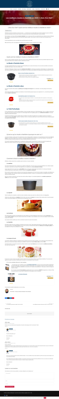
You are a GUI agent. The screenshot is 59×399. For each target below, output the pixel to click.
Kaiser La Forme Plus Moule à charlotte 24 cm (26, 73)
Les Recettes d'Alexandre (22, 274)
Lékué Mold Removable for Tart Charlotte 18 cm (26, 96)
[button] (48, 9)
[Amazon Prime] (52, 78)
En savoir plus (51, 80)
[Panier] (47, 9)
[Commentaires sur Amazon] (11, 130)
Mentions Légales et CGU (25, 392)
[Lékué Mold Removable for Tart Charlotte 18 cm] (11, 99)
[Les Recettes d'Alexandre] (11, 278)
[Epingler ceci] (13, 298)
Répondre (6, 326)
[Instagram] (7, 395)
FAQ (31, 392)
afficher (10, 30)
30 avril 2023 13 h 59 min (10, 323)
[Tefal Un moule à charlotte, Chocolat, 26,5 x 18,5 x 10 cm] (11, 124)
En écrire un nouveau (9, 319)
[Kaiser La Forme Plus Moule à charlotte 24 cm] (11, 77)
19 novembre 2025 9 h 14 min (11, 343)
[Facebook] (5, 395)
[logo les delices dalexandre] (29, 4)
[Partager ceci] (6, 298)
